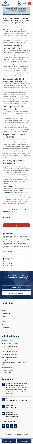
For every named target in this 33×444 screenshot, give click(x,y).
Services (4, 321)
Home (3, 308)
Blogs (6, 25)
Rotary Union (6, 268)
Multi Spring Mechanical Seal (9, 340)
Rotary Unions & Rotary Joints (9, 372)
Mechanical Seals (7, 266)
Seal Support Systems (7, 370)
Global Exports (5, 327)
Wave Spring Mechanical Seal (9, 349)
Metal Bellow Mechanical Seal (9, 357)
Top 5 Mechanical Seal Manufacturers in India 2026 (16, 239)
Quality (3, 316)
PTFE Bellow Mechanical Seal (9, 354)
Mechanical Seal (7, 263)
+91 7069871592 (11, 400)
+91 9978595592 (22, 400)
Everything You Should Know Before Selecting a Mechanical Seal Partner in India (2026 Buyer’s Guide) (15, 243)
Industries (4, 319)
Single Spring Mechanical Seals (10, 343)
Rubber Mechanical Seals (10, 29)
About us (4, 310)
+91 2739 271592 (11, 407)
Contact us (4, 330)
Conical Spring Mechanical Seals (10, 346)
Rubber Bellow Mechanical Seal (10, 351)
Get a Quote (8, 441)
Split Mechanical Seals (7, 367)
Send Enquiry (15, 287)
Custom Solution (6, 313)
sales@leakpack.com (12, 416)
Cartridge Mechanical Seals (9, 360)
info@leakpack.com (12, 414)
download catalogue (17, 293)
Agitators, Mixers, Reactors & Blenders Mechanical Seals (14, 363)
